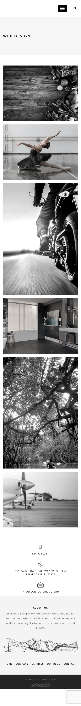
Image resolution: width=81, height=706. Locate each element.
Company (22, 663)
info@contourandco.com (40, 591)
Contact (70, 663)
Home (8, 663)
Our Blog (53, 663)
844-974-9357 (40, 553)
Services (38, 663)
